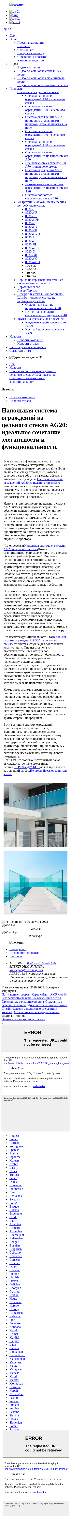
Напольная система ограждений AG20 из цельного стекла (33, 480)
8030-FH (31, 216)
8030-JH (30, 244)
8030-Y (30, 223)
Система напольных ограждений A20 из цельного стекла (45, 110)
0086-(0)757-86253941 (41, 963)
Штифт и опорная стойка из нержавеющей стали (36, 299)
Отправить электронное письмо (23, 1019)
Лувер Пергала (27, 290)
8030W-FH (32, 219)
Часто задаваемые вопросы (27, 347)
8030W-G (31, 258)
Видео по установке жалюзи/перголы (42, 85)
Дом (12, 35)
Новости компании (30, 340)
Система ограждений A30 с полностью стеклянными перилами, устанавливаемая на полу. (46, 122)
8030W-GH (32, 262)
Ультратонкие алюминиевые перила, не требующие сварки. (42, 203)
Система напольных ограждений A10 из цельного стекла (45, 99)
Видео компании (28, 67)
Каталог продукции (30, 60)
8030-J (29, 237)
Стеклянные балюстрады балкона (36, 1012)
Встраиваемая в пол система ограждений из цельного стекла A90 (46, 188)
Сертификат (25, 49)
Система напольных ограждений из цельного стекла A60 (46, 156)
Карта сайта (40, 994)
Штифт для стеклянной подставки (40, 294)
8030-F (29, 209)
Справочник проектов (32, 56)
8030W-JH (32, 248)
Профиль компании (30, 42)
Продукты (16, 88)
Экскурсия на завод (30, 53)
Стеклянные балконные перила (23, 1001)
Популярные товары (15, 994)
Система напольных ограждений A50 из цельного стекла (45, 145)
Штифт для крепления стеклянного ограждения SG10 (46, 313)
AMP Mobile (58, 994)
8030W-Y (31, 226)
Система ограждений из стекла (38, 92)
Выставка (23, 46)
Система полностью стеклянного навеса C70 (41, 196)
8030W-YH (32, 233)
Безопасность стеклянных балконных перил (31, 998)
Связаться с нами (21, 350)
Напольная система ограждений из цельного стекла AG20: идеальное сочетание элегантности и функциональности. (32, 376)
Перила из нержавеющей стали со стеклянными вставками (40, 281)
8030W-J (30, 241)
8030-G (30, 251)
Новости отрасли (28, 343)
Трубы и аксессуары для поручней (40, 318)
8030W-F (31, 212)
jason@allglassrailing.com (26, 970)
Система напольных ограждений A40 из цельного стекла (45, 134)
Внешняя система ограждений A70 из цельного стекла (45, 164)
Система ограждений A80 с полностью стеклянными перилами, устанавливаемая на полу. (46, 175)
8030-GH (31, 255)
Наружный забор (28, 287)
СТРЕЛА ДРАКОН (27, 767)
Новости (15, 336)
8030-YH (31, 230)
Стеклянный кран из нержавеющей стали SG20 (43, 306)
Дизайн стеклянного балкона (47, 1005)
